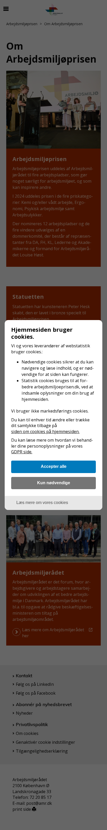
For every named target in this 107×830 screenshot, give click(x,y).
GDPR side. (21, 452)
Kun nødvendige (53, 482)
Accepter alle (53, 466)
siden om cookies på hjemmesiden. (45, 431)
